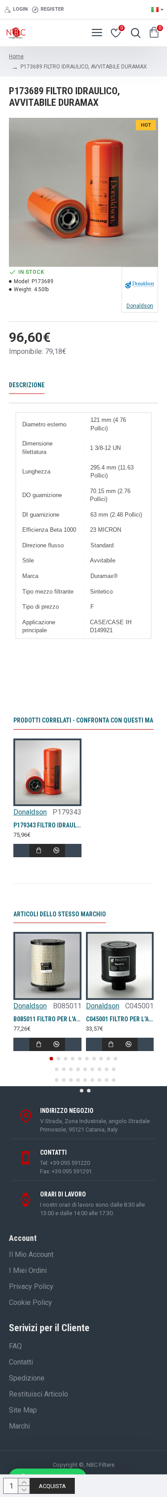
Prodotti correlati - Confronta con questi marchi (89, 720)
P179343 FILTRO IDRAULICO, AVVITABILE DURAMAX (47, 825)
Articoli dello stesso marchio (59, 914)
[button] (51, 1058)
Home (16, 56)
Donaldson (30, 812)
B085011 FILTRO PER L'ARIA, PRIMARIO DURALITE (47, 1019)
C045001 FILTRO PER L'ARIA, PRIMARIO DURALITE (120, 1019)
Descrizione (27, 385)
